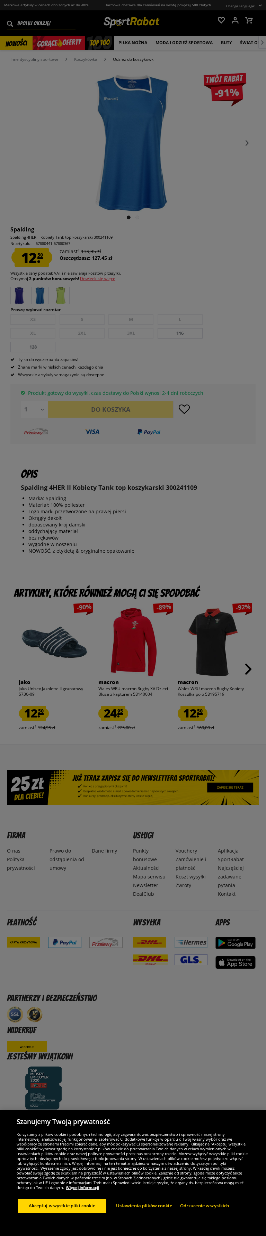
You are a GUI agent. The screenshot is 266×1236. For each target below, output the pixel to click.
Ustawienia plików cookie (144, 1205)
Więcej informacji (82, 1187)
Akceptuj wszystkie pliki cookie (62, 1205)
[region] (133, 1173)
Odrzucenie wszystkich (204, 1205)
